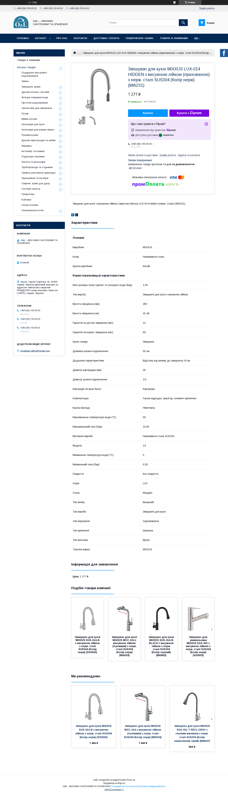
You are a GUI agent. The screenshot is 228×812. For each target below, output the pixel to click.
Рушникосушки (30, 135)
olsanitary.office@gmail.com (35, 350)
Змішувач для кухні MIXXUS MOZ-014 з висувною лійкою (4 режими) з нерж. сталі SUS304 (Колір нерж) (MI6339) (125, 646)
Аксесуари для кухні (33, 124)
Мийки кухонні (29, 119)
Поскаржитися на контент (124, 786)
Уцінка (25, 81)
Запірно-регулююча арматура (38, 172)
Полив (25, 113)
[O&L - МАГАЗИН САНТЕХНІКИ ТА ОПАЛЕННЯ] (21, 29)
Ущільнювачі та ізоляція (35, 178)
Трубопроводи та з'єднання (37, 167)
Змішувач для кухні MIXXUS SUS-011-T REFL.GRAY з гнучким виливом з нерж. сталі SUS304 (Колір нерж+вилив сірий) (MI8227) (192, 733)
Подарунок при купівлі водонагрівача (34, 74)
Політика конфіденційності (151, 786)
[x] (76, 215)
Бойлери (26, 199)
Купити (148, 113)
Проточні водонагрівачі (35, 102)
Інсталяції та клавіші (33, 151)
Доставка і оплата (106, 38)
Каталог (40, 38)
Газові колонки (30, 205)
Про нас (61, 38)
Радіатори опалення (33, 156)
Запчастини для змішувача (37, 108)
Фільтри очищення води (35, 97)
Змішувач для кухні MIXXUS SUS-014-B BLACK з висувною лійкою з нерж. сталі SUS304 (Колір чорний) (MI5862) (162, 646)
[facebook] (72, 215)
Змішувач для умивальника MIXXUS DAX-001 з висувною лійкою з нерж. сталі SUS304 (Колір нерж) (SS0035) (198, 646)
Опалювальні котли (32, 210)
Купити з (183, 113)
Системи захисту (31, 188)
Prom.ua (131, 780)
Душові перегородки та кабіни (39, 140)
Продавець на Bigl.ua (114, 783)
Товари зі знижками (174, 38)
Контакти (80, 38)
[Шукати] (183, 22)
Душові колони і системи (35, 92)
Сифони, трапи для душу (36, 183)
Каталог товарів (26, 67)
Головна (23, 38)
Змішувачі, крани (31, 86)
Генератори (28, 194)
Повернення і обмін (139, 38)
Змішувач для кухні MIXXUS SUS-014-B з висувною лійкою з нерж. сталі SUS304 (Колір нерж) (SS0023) (88, 645)
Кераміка (27, 145)
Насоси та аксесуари (33, 162)
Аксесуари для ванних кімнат (38, 129)
